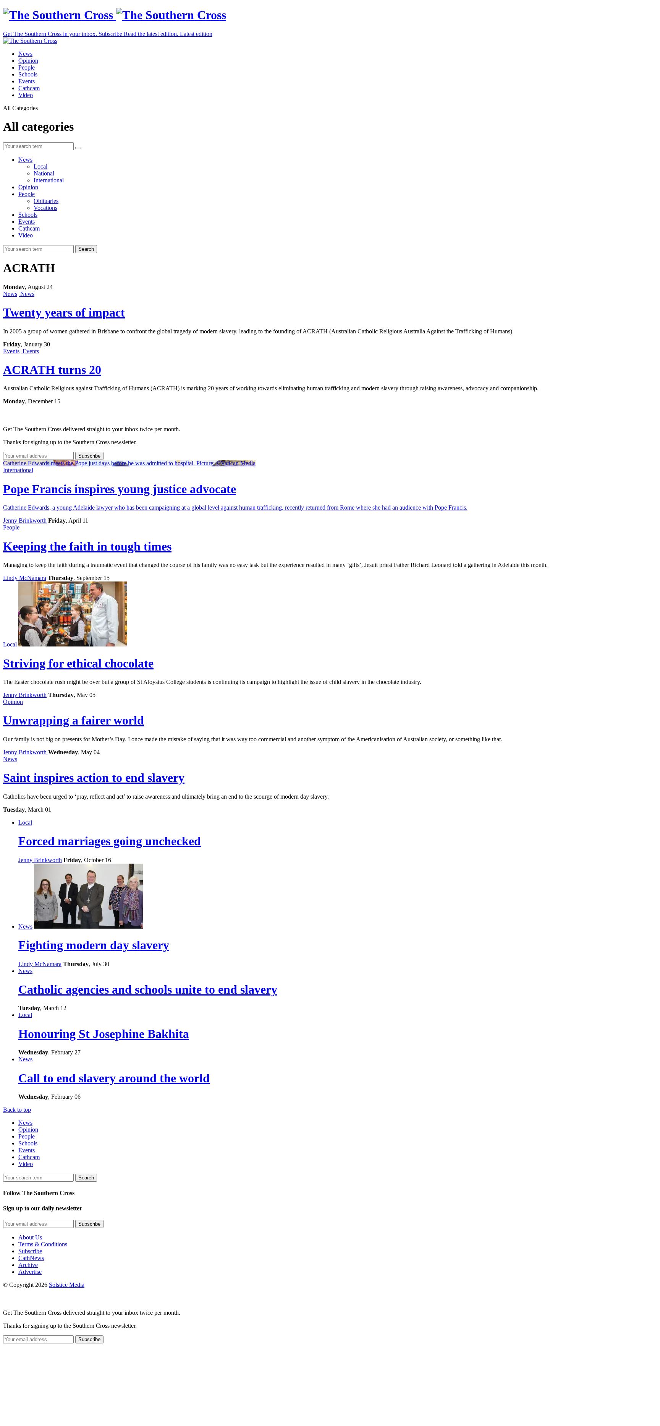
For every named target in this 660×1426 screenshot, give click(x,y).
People (26, 67)
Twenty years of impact (64, 312)
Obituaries (46, 201)
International (49, 180)
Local (40, 166)
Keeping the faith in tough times (87, 546)
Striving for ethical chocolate (78, 663)
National (44, 173)
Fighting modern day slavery (93, 945)
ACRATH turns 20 (52, 370)
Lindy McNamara (24, 578)
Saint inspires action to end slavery (93, 777)
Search (86, 249)
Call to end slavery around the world (114, 1078)
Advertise (30, 1271)
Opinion (28, 60)
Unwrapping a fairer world (73, 720)
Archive (28, 1265)
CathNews (31, 1258)
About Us (30, 1237)
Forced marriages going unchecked (109, 841)
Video (25, 95)
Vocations (45, 208)
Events (26, 81)
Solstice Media (66, 1284)
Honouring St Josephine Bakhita (103, 1034)
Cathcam (29, 88)
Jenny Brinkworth (25, 520)
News (25, 53)
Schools (27, 74)
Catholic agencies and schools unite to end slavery (147, 989)
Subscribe (30, 1251)
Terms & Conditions (42, 1244)
